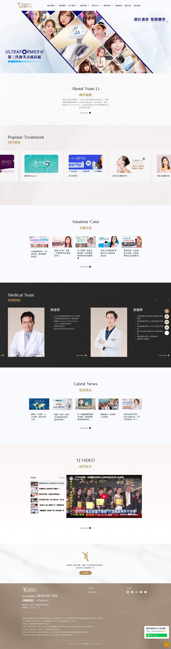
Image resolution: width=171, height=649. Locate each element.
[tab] (47, 483)
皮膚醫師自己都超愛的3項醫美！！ (50, 489)
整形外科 (95, 5)
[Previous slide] (157, 299)
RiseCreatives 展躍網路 (81, 643)
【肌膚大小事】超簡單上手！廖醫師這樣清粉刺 (51, 505)
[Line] (127, 592)
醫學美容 (107, 5)
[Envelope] (145, 592)
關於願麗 (50, 5)
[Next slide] (168, 299)
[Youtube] (141, 592)
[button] (2, 42)
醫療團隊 (62, 5)
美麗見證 (118, 5)
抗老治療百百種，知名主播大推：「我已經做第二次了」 (51, 499)
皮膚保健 (83, 5)
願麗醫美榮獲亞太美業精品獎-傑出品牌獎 (51, 483)
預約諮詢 (137, 5)
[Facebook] (132, 592)
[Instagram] (136, 592)
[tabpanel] (104, 496)
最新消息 (128, 5)
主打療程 (71, 5)
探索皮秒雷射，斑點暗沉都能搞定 (49, 494)
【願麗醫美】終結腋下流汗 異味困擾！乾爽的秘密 (51, 510)
